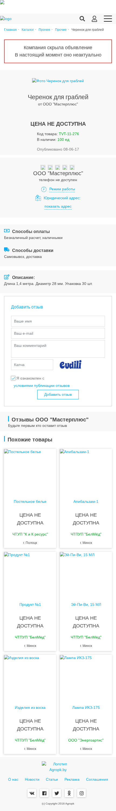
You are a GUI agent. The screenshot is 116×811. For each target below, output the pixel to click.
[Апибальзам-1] (86, 470)
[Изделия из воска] (30, 676)
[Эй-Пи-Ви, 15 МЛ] (86, 573)
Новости (32, 779)
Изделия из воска (30, 708)
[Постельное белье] (30, 470)
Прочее (44, 30)
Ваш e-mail (23, 333)
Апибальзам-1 (85, 502)
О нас (13, 779)
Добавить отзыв (58, 394)
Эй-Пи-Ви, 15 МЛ (86, 605)
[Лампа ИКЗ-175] (86, 676)
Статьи (52, 779)
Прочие (61, 30)
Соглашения (97, 779)
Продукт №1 (30, 605)
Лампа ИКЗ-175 (86, 708)
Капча (19, 365)
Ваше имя (23, 321)
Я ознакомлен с (30, 378)
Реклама (72, 779)
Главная (10, 30)
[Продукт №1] (30, 573)
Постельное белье (30, 502)
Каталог (28, 30)
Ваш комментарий (30, 345)
